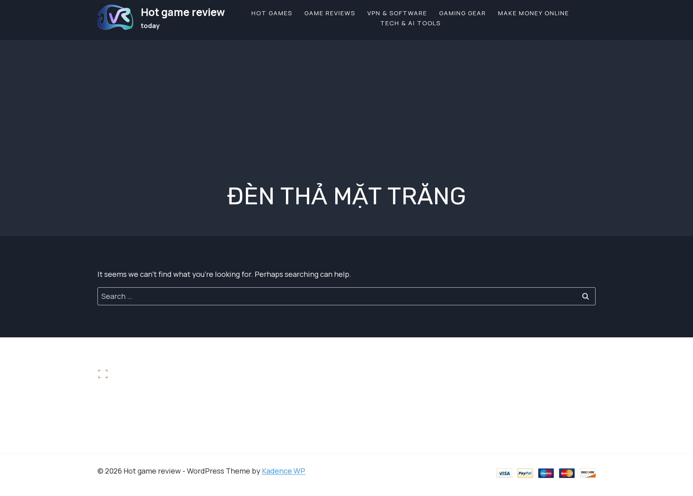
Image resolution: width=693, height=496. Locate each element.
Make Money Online (533, 13)
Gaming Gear (462, 13)
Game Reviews (329, 13)
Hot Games (271, 13)
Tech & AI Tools (410, 23)
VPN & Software (397, 13)
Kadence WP (283, 471)
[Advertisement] (346, 96)
